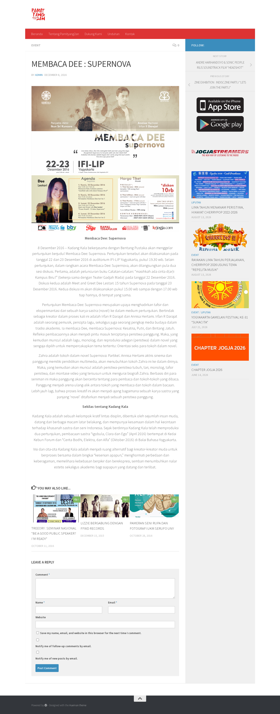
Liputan (196, 202)
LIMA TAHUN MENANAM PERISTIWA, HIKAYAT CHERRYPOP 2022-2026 (217, 209)
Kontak (130, 34)
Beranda (37, 34)
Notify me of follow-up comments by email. (63, 646)
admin (39, 75)
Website (40, 617)
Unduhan (114, 34)
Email (112, 602)
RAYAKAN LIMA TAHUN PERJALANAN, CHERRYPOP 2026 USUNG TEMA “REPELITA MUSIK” (218, 265)
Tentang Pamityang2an (63, 34)
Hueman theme (77, 705)
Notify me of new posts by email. (56, 658)
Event (36, 45)
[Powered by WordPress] (45, 705)
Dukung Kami (93, 34)
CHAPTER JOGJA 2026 (206, 369)
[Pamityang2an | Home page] (38, 14)
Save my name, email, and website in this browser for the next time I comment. (90, 633)
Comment (42, 574)
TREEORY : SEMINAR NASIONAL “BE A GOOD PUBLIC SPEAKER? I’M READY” (53, 533)
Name (40, 602)
